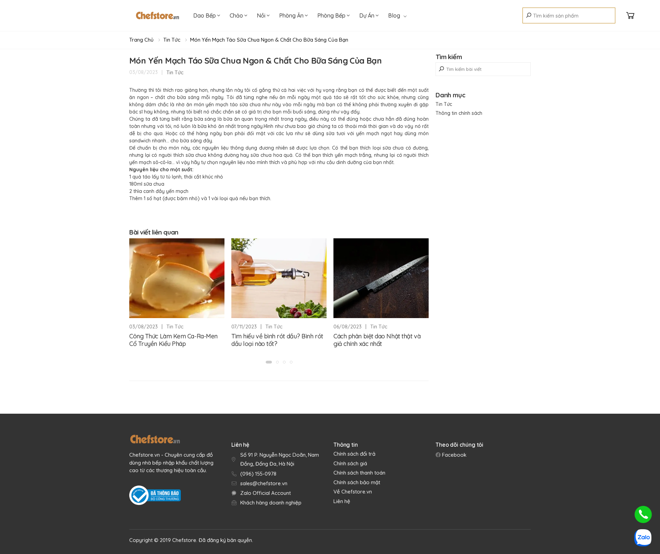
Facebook (453, 455)
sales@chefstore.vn (263, 483)
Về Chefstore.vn (352, 491)
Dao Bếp (205, 15)
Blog (394, 15)
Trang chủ (141, 39)
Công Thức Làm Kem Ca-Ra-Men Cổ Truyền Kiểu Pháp (173, 340)
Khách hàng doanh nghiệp (270, 502)
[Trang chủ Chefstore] (157, 15)
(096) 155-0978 (258, 473)
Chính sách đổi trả (354, 453)
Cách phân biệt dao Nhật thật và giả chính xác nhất (376, 340)
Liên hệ (341, 501)
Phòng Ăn (292, 15)
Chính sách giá (350, 463)
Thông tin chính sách (459, 113)
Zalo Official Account (265, 493)
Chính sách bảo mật (356, 482)
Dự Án (367, 15)
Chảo (237, 15)
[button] (269, 362)
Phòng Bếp (332, 15)
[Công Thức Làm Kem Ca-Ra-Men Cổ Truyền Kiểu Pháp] (176, 278)
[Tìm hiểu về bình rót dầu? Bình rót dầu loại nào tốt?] (279, 278)
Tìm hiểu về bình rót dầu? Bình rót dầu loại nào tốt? (277, 340)
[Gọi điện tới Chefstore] (643, 514)
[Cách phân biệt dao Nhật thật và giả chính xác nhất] (381, 278)
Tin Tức (171, 39)
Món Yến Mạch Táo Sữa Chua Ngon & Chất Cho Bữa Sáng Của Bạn (269, 39)
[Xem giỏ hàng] (630, 16)
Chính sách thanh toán (359, 472)
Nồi (262, 15)
